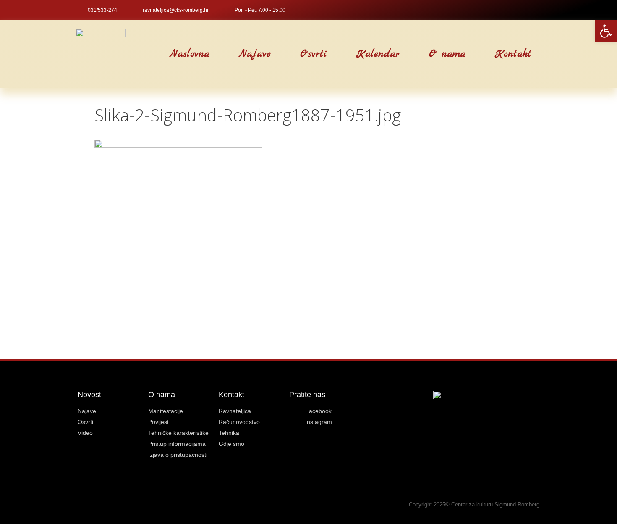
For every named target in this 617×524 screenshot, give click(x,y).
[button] (143, 54)
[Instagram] (538, 10)
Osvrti (313, 54)
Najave (255, 54)
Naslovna (189, 54)
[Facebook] (524, 10)
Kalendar (378, 54)
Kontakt (513, 54)
